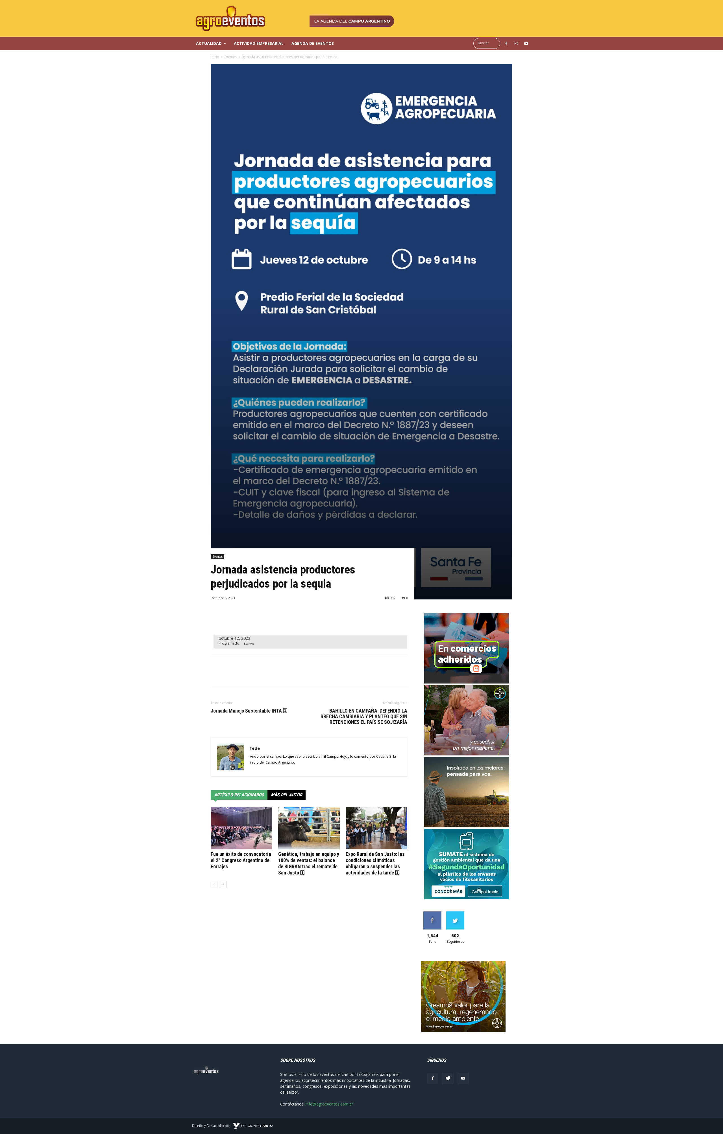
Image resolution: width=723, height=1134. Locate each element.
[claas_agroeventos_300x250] (466, 825)
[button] (488, 43)
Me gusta (432, 913)
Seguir (455, 913)
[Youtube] (463, 1078)
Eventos (231, 56)
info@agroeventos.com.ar (329, 1104)
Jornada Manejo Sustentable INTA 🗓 (249, 711)
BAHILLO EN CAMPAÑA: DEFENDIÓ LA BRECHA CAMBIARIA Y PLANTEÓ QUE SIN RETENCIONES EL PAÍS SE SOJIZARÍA (364, 716)
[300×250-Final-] (466, 682)
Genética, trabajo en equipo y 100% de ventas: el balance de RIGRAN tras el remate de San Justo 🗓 (308, 863)
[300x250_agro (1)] (463, 1030)
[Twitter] (448, 1078)
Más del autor (286, 794)
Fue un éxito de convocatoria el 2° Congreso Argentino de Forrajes (241, 860)
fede (255, 748)
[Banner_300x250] (466, 754)
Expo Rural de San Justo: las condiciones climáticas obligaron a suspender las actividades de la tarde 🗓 (375, 863)
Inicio (215, 56)
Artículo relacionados (239, 794)
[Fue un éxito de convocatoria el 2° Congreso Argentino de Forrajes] (241, 828)
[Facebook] (432, 1078)
